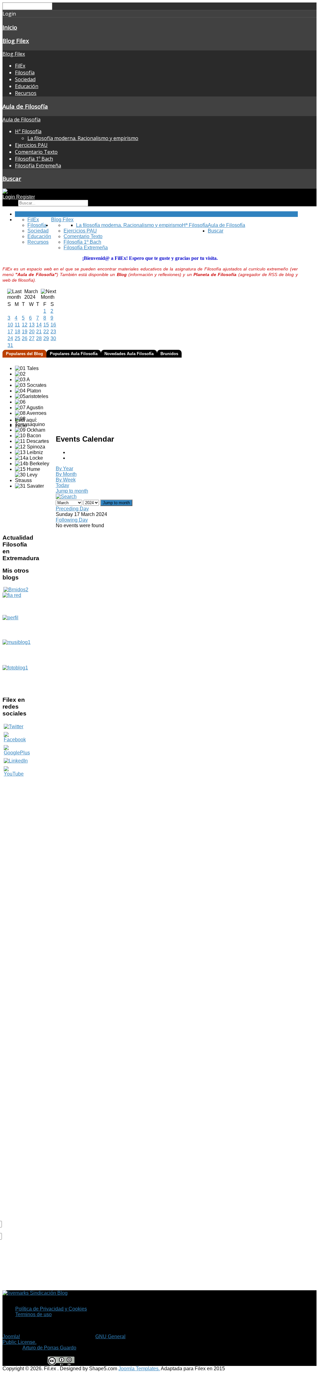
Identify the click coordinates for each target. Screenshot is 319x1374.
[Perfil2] (15, 627)
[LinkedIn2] (15, 760)
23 (53, 331)
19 (24, 331)
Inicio (9, 27)
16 (53, 324)
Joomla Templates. (139, 1368)
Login (9, 196)
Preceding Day (72, 508)
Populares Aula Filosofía (74, 353)
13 (32, 324)
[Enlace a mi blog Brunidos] (15, 589)
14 (39, 324)
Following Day (72, 520)
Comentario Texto (36, 151)
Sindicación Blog (48, 1293)
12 (24, 324)
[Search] (66, 496)
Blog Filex (15, 41)
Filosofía (25, 72)
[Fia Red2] (15, 604)
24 (10, 338)
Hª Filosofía (28, 131)
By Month (66, 474)
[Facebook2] (15, 737)
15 (46, 324)
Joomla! (11, 1336)
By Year (64, 468)
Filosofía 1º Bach (34, 158)
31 (10, 345)
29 (46, 338)
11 (17, 324)
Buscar (11, 178)
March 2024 (31, 294)
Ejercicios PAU (31, 145)
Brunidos (169, 353)
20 (32, 331)
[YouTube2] (15, 773)
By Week (66, 479)
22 (46, 331)
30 (53, 338)
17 (10, 331)
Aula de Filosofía (25, 106)
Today (62, 485)
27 (32, 338)
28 (39, 338)
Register (25, 196)
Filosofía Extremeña (38, 165)
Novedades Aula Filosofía (129, 353)
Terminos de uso (33, 1314)
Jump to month (72, 491)
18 (17, 331)
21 (39, 331)
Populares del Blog (24, 353)
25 (17, 338)
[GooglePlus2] (16, 750)
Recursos (25, 93)
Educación (26, 86)
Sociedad (25, 79)
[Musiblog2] (15, 652)
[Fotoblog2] (15, 678)
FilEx (20, 65)
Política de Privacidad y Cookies (51, 1308)
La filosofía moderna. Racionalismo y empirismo (82, 138)
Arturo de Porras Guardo (49, 1347)
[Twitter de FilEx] (13, 726)
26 (24, 338)
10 (10, 324)
